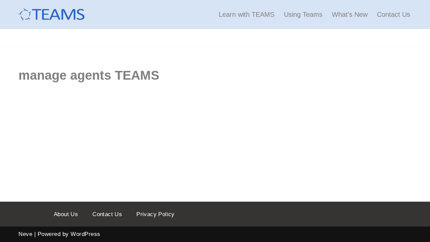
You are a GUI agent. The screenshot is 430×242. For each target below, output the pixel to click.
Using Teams (303, 14)
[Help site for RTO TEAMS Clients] (52, 14)
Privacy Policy (155, 214)
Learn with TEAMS (246, 14)
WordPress (85, 234)
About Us (66, 214)
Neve (25, 234)
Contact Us (393, 14)
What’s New (350, 14)
